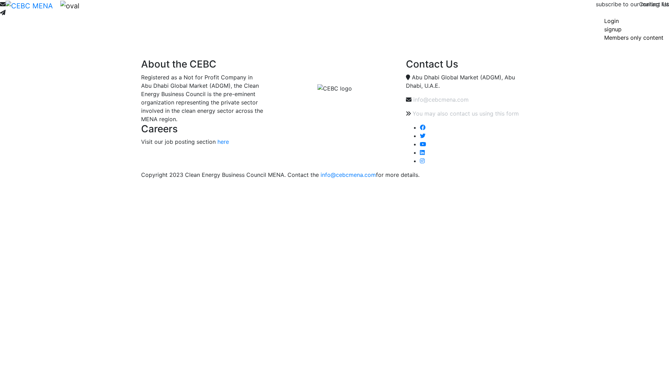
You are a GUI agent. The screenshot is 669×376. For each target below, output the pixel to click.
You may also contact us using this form (466, 113)
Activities (205, 11)
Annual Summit (286, 11)
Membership (133, 11)
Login (611, 20)
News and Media (171, 11)
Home (93, 11)
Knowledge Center (241, 11)
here (223, 141)
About (109, 11)
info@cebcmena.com (441, 99)
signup (613, 29)
